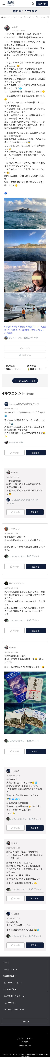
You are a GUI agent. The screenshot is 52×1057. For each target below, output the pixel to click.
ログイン (42, 3)
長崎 (15, 326)
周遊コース (16, 330)
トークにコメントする (25, 380)
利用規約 (25, 1042)
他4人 (29, 620)
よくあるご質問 (9, 989)
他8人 (29, 740)
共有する (26, 355)
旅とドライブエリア (22, 17)
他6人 (31, 889)
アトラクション (38, 330)
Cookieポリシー (25, 1045)
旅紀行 (8, 326)
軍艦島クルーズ (33, 326)
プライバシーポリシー (25, 1038)
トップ (6, 17)
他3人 (29, 556)
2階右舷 (26, 330)
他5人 (31, 818)
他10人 (27, 337)
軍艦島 (22, 326)
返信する (35, 452)
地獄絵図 (9, 333)
